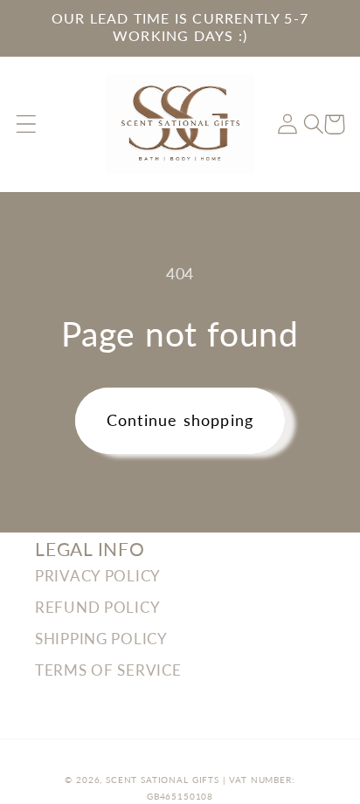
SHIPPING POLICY (101, 638)
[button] (26, 124)
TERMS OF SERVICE (108, 670)
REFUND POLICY (97, 607)
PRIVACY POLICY (98, 576)
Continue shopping (180, 419)
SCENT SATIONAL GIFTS (162, 779)
